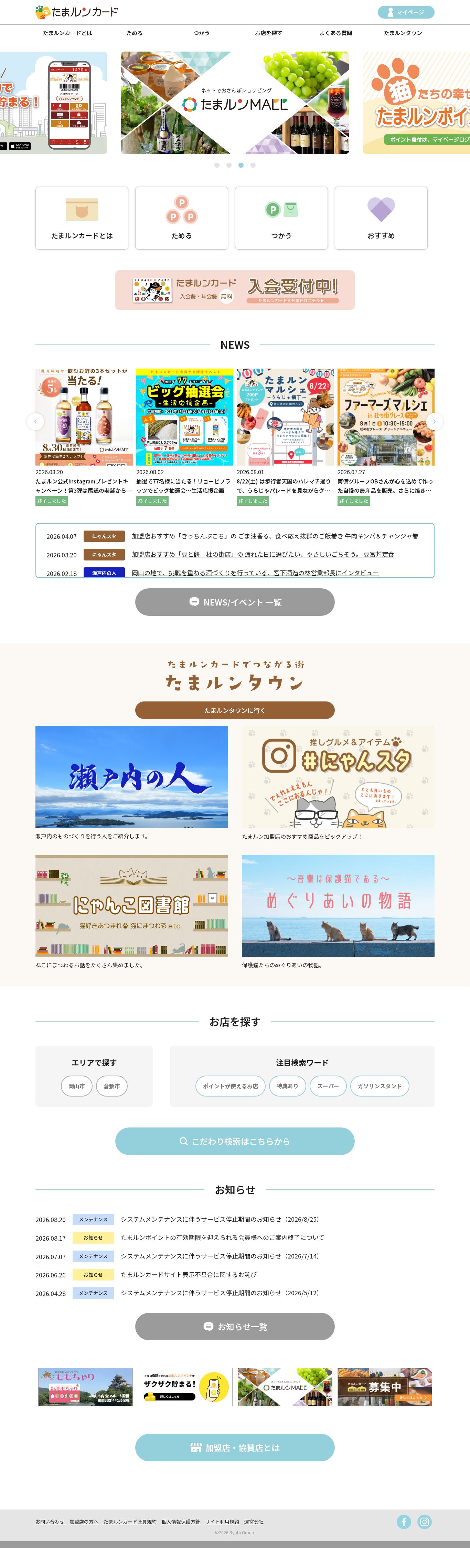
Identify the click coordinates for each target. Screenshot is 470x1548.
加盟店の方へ (84, 1521)
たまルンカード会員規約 (130, 1521)
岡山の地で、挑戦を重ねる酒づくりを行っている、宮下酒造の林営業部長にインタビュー (255, 572)
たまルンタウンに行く (235, 710)
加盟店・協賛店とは (242, 1447)
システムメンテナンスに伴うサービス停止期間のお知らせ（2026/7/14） (222, 1255)
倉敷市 (112, 1086)
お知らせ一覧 (242, 1326)
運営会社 (254, 1521)
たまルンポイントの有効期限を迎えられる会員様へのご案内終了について (222, 1237)
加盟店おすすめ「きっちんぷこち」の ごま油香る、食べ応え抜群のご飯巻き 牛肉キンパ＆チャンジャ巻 (275, 535)
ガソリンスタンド (380, 1086)
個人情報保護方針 (181, 1521)
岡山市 (76, 1086)
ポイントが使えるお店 (230, 1086)
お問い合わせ (49, 1521)
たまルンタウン (403, 33)
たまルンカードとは (67, 33)
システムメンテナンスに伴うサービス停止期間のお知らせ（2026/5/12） (222, 1292)
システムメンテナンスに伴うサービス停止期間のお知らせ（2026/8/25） (222, 1218)
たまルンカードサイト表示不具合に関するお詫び (189, 1274)
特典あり (288, 1086)
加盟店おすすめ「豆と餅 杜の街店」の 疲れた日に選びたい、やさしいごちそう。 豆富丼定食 (263, 553)
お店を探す (268, 33)
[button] (217, 165)
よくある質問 (335, 33)
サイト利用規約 (222, 1521)
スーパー (328, 1086)
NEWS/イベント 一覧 (243, 602)
